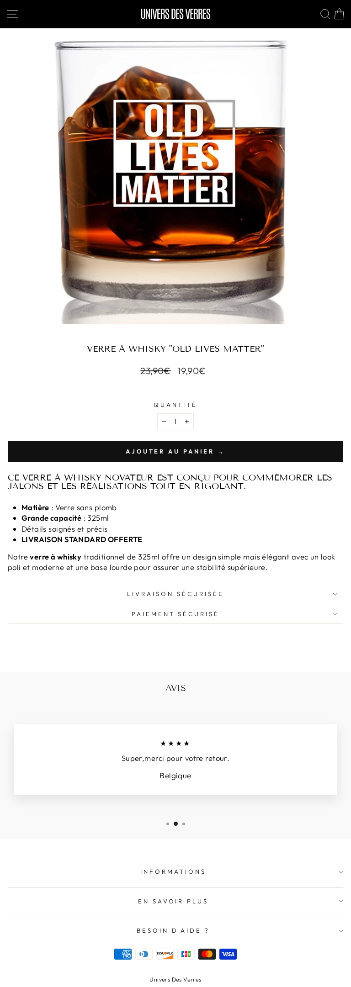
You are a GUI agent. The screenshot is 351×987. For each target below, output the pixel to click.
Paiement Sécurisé (176, 614)
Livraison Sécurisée (175, 593)
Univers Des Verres (175, 979)
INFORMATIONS (173, 871)
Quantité (176, 404)
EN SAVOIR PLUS (173, 901)
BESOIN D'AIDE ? (173, 930)
